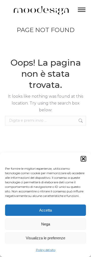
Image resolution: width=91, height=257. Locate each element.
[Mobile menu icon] (81, 9)
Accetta (45, 210)
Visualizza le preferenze (45, 238)
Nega (45, 224)
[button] (83, 158)
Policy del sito (45, 250)
